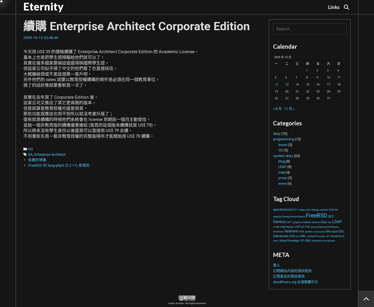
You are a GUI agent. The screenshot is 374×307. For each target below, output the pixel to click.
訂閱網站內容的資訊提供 (292, 271)
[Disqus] (142, 231)
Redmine (291, 231)
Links (334, 7)
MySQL (290, 226)
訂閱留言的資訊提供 (289, 276)
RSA (301, 231)
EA (30, 154)
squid (334, 231)
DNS (331, 209)
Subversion (280, 236)
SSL (341, 231)
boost (282, 145)
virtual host (337, 236)
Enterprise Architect (49, 154)
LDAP (282, 167)
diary (276, 134)
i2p (329, 222)
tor (297, 236)
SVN (292, 236)
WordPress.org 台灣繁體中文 (295, 282)
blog (281, 161)
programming (283, 139)
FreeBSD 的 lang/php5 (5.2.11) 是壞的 (59, 165)
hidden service (311, 222)
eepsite (277, 216)
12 (276, 84)
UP (327, 236)
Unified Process (316, 236)
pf (302, 227)
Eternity (43, 6)
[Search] (346, 7)
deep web (304, 209)
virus (275, 240)
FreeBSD (316, 215)
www (282, 183)
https (323, 222)
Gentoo (279, 221)
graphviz (298, 222)
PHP (307, 226)
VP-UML (305, 240)
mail (281, 172)
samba (309, 231)
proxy (282, 178)
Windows (316, 240)
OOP (298, 227)
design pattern (319, 209)
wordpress (329, 240)
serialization (319, 231)
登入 (276, 265)
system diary (283, 156)
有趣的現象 (37, 160)
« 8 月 (277, 109)
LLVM (276, 226)
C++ (295, 209)
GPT (289, 222)
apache (278, 209)
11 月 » (289, 109)
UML (303, 236)
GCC (331, 216)
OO (30, 149)
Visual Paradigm (289, 240)
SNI (328, 231)
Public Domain (176, 303)
